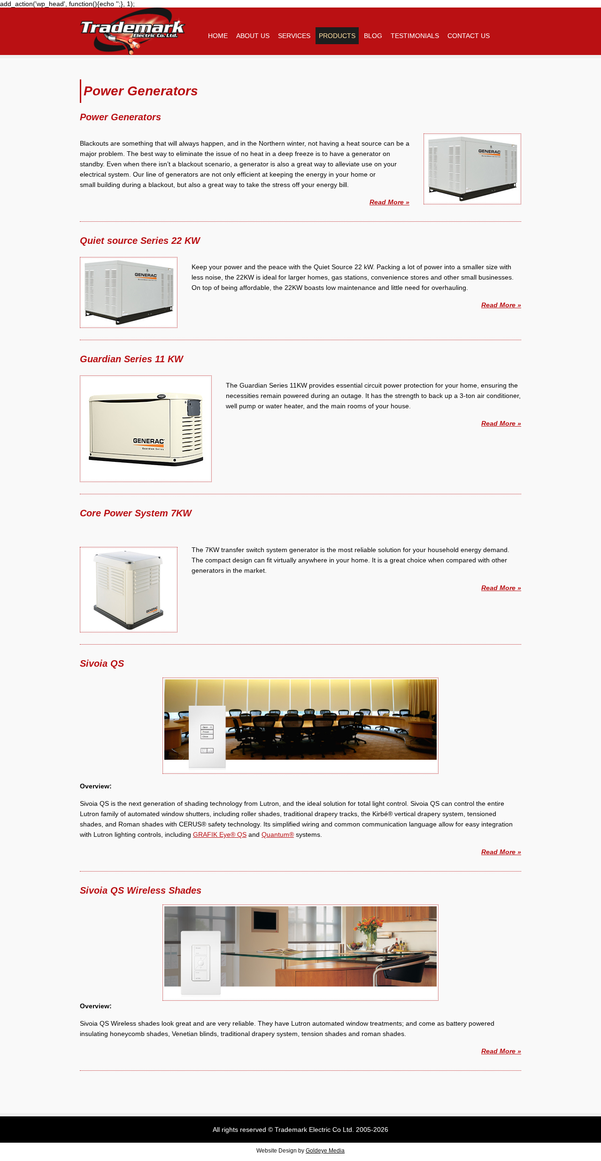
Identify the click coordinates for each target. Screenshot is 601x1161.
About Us (253, 35)
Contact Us (468, 35)
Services (294, 35)
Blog (373, 35)
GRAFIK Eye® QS (220, 834)
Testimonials (415, 35)
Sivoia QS (102, 663)
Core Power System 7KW (136, 513)
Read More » (389, 202)
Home (218, 35)
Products (337, 35)
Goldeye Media (325, 1150)
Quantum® (278, 834)
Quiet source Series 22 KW (140, 240)
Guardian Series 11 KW (131, 359)
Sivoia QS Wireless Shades (140, 890)
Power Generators (120, 117)
